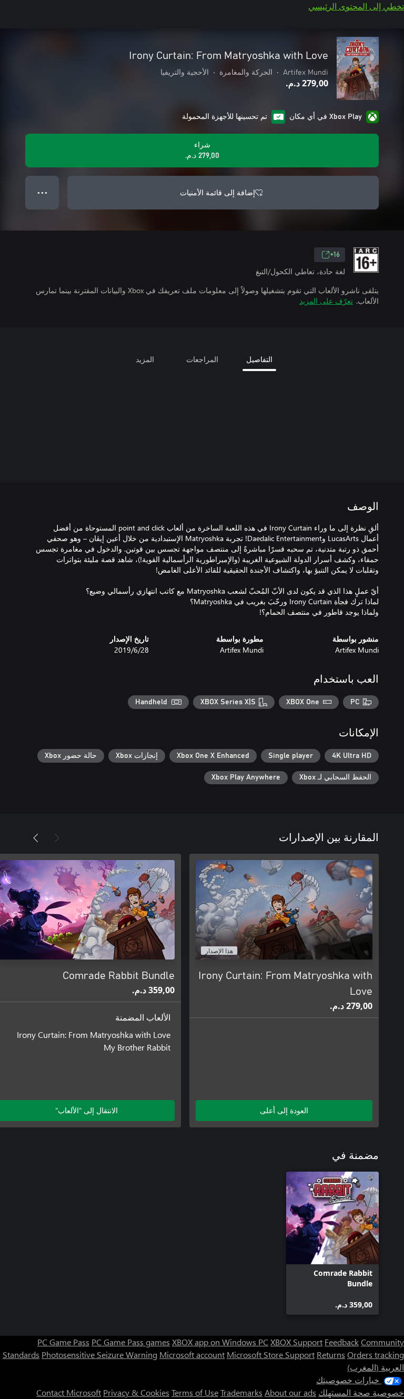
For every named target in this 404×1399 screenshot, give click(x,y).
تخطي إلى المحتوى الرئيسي (356, 6)
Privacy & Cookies (136, 1392)
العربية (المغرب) (375, 1367)
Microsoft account (192, 1354)
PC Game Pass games (131, 1341)
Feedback (342, 1341)
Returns (331, 1354)
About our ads (290, 1392)
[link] (332, 1243)
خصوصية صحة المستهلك (361, 1392)
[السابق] (56, 838)
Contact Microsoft (68, 1392)
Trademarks (241, 1392)
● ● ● (42, 192)
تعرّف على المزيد (326, 301)
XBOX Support (296, 1341)
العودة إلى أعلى (284, 1110)
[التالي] (35, 838)
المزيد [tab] (145, 359)
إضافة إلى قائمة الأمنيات (217, 192)
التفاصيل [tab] (259, 359)
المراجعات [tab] (202, 359)
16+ (335, 254)
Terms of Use (194, 1392)
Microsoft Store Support (271, 1354)
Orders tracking (375, 1354)
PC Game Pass (63, 1341)
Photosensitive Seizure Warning (99, 1354)
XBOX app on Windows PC (220, 1341)
